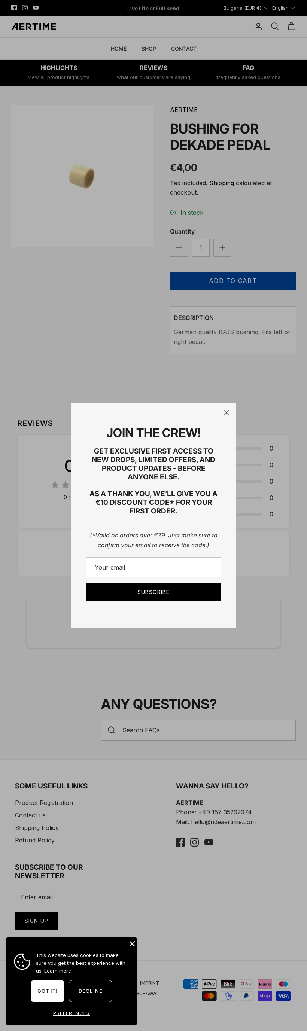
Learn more (57, 971)
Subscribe (153, 592)
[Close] (226, 413)
